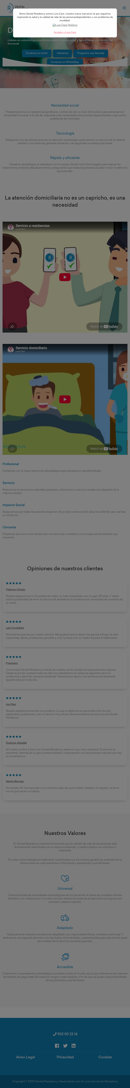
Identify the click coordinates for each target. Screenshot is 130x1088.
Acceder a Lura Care (65, 32)
